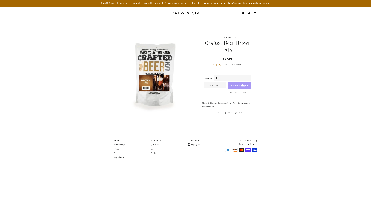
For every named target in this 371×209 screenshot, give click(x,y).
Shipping (217, 64)
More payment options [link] (239, 92)
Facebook (195, 140)
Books (153, 153)
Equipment (156, 140)
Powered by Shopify (248, 144)
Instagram (195, 144)
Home (116, 140)
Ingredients (119, 157)
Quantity (208, 77)
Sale (152, 149)
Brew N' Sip (186, 13)
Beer (116, 153)
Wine (116, 149)
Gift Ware (155, 144)
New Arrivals (119, 144)
